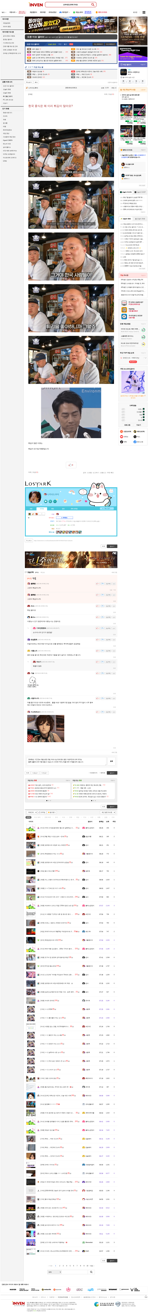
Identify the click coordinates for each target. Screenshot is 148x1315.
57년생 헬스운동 (48, 966)
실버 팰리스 (7, 147)
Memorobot (89, 1242)
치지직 (5, 116)
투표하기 (133, 362)
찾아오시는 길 (103, 1297)
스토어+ (143, 90)
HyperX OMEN (7, 140)
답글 (111, 590)
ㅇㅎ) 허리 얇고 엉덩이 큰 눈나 (53, 1061)
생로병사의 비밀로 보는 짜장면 (53, 845)
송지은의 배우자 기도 (49, 1225)
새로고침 (114, 572)
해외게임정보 (7, 130)
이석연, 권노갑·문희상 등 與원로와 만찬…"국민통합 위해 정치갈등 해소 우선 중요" (70, 1251)
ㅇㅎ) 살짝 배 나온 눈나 (50, 1052)
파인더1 (88, 914)
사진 (91, 817)
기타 (112, 817)
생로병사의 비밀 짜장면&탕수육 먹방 (55, 983)
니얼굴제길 (89, 1190)
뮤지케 (88, 1000)
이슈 (37, 817)
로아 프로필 (74, 509)
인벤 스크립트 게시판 (10, 50)
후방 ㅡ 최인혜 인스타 (50, 1147)
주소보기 (29, 82)
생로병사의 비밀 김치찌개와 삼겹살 (54, 862)
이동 (114, 590)
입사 (87, 845)
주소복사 (29, 540)
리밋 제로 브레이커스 (10, 150)
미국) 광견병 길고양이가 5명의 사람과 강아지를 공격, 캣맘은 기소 (64, 1113)
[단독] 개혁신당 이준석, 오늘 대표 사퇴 (55, 1095)
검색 (91, 1272)
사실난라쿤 (89, 1199)
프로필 (42, 509)
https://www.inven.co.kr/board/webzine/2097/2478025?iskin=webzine (53, 540)
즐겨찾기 (53, 812)
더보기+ (68, 780)
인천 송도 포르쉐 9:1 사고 (51, 1208)
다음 (91, 1266)
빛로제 (88, 871)
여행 (4, 126)
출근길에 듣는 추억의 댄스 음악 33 (54, 1087)
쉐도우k (88, 931)
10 (87, 1266)
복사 (36, 82)
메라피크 (88, 1095)
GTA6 (5, 161)
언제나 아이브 (47, 1165)
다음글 (34, 773)
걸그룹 (5, 123)
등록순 (37, 572)
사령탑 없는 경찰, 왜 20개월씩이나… (55, 1026)
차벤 (4, 119)
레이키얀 (88, 1182)
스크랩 (89, 472)
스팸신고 (103, 472)
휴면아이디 (89, 1078)
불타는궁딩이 (90, 828)
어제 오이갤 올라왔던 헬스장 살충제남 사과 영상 (59, 828)
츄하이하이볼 (90, 1113)
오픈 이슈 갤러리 (8, 86)
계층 (98, 817)
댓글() (111, 94)
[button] (46, 800)
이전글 (43, 773)
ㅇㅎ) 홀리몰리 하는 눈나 (51, 1018)
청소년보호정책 (75, 1297)
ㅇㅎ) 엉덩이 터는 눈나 (50, 1044)
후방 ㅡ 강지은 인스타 (50, 1156)
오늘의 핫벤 (7, 89)
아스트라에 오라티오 (9, 157)
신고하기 (96, 472)
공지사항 (112, 1297)
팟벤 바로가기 (7, 112)
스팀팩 (88, 1009)
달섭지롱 (88, 836)
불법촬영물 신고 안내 (89, 1297)
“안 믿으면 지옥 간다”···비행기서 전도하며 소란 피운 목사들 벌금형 (65, 897)
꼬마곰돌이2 (90, 1104)
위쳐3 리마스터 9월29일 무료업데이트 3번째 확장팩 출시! (62, 931)
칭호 (63, 509)
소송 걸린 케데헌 (48, 1234)
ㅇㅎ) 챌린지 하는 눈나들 (51, 1035)
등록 (111, 761)
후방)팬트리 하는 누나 (50, 854)
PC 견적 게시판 (8, 100)
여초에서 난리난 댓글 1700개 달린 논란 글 (56, 905)
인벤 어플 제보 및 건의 (10, 46)
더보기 (55, 501)
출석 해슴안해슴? (48, 1199)
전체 (28, 817)
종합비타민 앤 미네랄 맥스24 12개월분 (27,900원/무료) (133, 295)
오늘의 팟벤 (7, 93)
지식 (84, 817)
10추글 (43, 812)
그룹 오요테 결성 (48, 1078)
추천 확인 (110, 472)
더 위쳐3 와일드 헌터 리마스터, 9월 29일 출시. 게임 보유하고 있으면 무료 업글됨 (70, 1182)
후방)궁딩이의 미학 (49, 940)
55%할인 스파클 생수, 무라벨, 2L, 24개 (132, 283)
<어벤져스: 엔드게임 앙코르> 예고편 (55, 1216)
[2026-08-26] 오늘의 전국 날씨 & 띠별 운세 (57, 1190)
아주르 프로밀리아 (9, 154)
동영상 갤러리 (7, 39)
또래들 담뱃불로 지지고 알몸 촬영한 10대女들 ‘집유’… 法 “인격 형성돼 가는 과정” (70, 1121)
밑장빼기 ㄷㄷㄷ (48, 1104)
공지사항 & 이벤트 (9, 36)
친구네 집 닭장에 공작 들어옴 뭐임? (54, 957)
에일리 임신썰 (47, 1130)
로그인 (135, 12)
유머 (56, 817)
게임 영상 (6, 133)
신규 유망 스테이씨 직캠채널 (52, 1242)
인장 (31, 509)
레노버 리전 (7, 144)
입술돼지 (88, 1139)
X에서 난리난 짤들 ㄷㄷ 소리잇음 (53, 1173)
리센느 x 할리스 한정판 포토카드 (53, 923)
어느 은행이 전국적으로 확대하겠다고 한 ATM (58, 880)
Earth (87, 1251)
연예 (48, 817)
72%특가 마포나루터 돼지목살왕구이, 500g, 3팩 (133, 291)
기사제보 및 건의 (8, 43)
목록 (105, 94)
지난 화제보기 (98, 44)
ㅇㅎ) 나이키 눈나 (48, 1070)
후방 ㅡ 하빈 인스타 (49, 1139)
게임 (77, 817)
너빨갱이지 (89, 854)
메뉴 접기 (107, 508)
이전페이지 (93, 773)
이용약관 (51, 1297)
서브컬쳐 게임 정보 (9, 137)
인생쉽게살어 (90, 1165)
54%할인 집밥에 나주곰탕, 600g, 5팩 (132, 280)
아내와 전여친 (47, 1000)
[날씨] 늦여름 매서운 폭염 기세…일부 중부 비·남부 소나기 (62, 992)
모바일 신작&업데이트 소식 (12, 53)
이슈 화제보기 (110, 44)
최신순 (43, 572)
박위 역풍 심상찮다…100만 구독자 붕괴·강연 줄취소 (60, 949)
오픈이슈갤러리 (112, 82)
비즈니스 (43, 1297)
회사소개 (34, 1297)
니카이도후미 (33, 88)
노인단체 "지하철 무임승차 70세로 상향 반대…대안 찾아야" (62, 975)
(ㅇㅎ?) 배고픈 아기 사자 (51, 888)
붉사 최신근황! (47, 871)
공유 (84, 472)
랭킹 (52, 509)
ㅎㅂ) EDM (46, 1009)
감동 (105, 817)
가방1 (29, 517)
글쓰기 (112, 807)
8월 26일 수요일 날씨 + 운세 (52, 836)
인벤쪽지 (45, 501)
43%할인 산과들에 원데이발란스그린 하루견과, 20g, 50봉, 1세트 (133, 287)
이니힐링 (50, 501)
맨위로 (103, 773)
